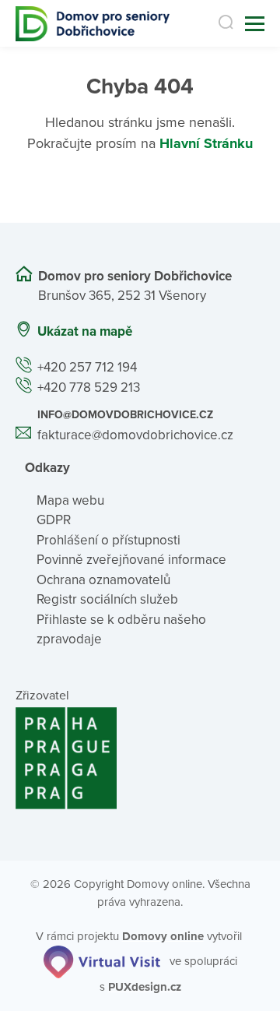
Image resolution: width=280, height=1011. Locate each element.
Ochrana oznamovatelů (103, 580)
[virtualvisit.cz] (102, 960)
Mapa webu (70, 500)
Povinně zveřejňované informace (131, 559)
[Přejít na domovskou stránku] (93, 23)
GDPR (54, 520)
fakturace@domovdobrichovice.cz (135, 435)
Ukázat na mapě (84, 331)
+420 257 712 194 (87, 367)
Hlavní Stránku (206, 143)
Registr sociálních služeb (107, 599)
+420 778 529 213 (88, 387)
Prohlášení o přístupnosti (108, 540)
